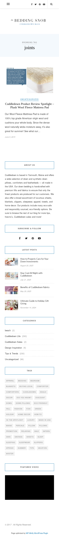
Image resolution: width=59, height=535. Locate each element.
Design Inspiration (13, 347)
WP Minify (30, 533)
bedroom (34, 381)
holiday (10, 414)
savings (18, 437)
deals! (43, 392)
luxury (31, 420)
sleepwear (24, 442)
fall (8, 409)
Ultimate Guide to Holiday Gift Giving (34, 302)
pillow (31, 426)
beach (8, 330)
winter (9, 454)
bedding (22, 381)
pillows (43, 426)
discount (40, 398)
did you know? (24, 398)
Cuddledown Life (12, 336)
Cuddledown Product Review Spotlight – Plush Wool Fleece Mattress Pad (29, 105)
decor (9, 398)
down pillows (23, 403)
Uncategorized (29, 99)
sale (36, 431)
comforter (42, 386)
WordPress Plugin (41, 533)
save (8, 437)
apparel (10, 381)
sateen (46, 431)
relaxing (25, 431)
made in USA (45, 420)
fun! (28, 409)
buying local (26, 386)
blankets (10, 386)
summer (22, 448)
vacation (42, 448)
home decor (24, 414)
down (9, 403)
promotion (11, 431)
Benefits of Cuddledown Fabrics (34, 287)
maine (9, 426)
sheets (30, 437)
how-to (38, 414)
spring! (10, 448)
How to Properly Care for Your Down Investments (34, 260)
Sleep (40, 437)
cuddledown (29, 392)
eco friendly (40, 403)
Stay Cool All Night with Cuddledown (31, 274)
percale (20, 426)
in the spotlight (14, 420)
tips (32, 448)
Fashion (18, 409)
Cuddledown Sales (13, 341)
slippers (38, 442)
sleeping (10, 442)
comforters (12, 392)
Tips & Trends (11, 353)
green (38, 409)
